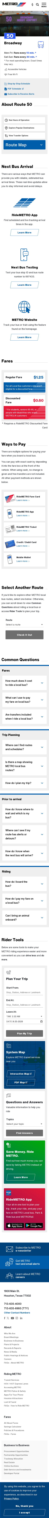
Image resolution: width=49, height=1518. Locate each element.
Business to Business (13, 1340)
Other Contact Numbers (17, 1312)
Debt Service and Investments (17, 1469)
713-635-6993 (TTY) (16, 1308)
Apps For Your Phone (13, 1394)
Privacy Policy (11, 1498)
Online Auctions (11, 1465)
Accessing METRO (12, 1387)
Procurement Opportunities (16, 1451)
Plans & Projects (12, 1344)
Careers (7, 1359)
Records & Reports (12, 1348)
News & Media (10, 1351)
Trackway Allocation (13, 1458)
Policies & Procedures (14, 1430)
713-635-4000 (12, 1304)
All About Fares (11, 1423)
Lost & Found (10, 1402)
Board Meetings (11, 1337)
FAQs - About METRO (14, 1362)
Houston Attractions (13, 1398)
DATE (9, 1021)
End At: (10, 1000)
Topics (10, 1119)
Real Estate (9, 1462)
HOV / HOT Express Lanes (16, 1383)
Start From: (12, 988)
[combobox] (24, 992)
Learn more (22, 500)
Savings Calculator (12, 1426)
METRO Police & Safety (15, 1391)
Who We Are (9, 1333)
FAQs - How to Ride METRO (16, 1405)
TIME (8, 1016)
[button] (24, 83)
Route (9, 620)
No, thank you (24, 1506)
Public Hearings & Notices (16, 1355)
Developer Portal (11, 1473)
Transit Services (11, 1380)
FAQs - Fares (10, 1434)
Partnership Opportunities (16, 1455)
